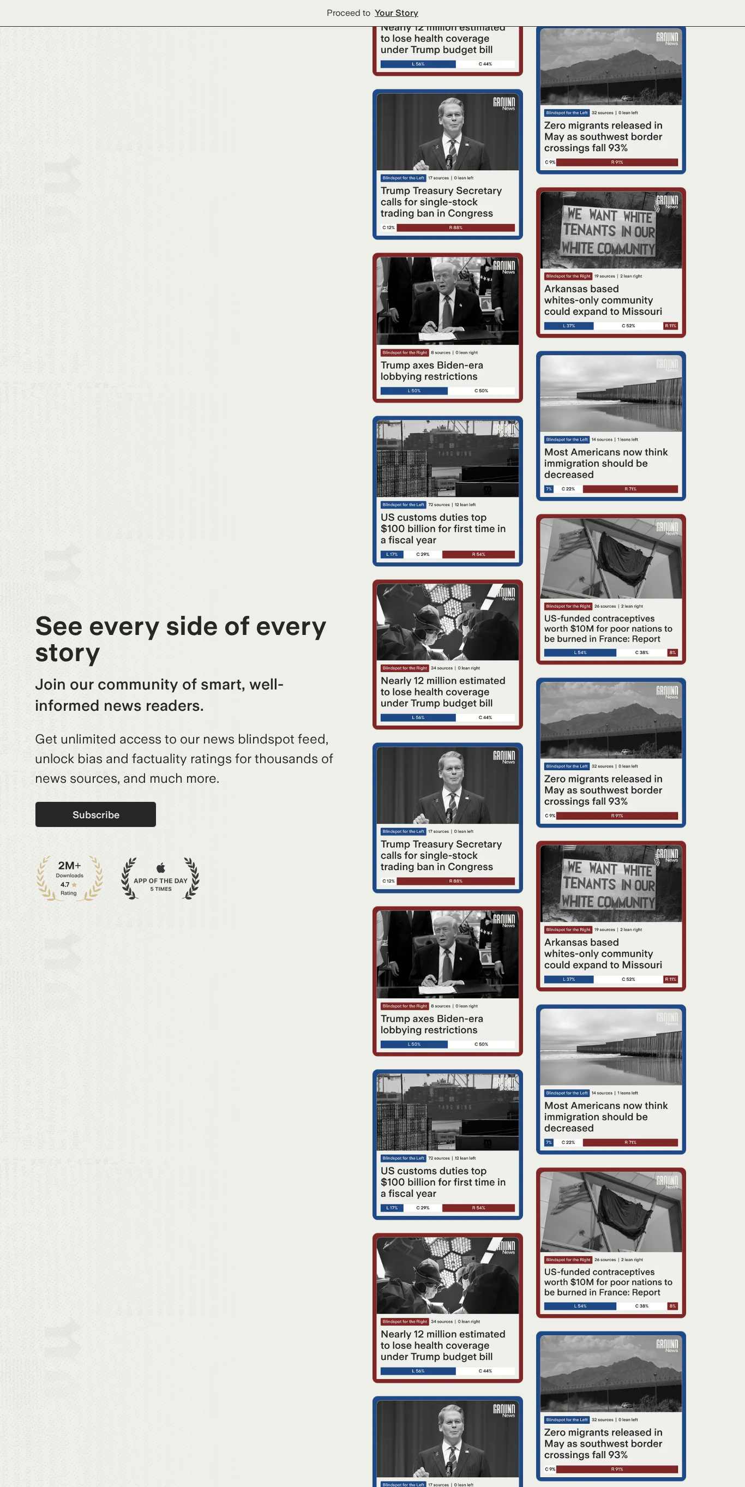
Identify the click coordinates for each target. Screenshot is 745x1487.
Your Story (396, 13)
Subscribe (96, 814)
